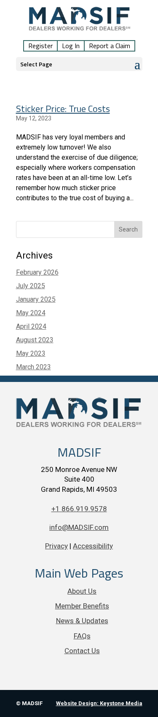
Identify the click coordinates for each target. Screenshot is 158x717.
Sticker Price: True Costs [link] (63, 108)
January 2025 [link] (36, 299)
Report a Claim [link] (109, 46)
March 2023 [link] (33, 367)
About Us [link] (81, 591)
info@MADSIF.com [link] (79, 527)
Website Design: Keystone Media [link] (99, 703)
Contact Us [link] (82, 650)
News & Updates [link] (82, 620)
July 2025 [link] (30, 286)
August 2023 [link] (35, 340)
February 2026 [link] (37, 272)
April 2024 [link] (31, 326)
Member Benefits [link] (82, 606)
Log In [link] (71, 46)
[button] (79, 64)
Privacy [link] (56, 546)
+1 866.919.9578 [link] (79, 508)
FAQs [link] (82, 636)
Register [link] (40, 46)
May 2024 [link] (31, 313)
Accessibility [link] (93, 546)
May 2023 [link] (31, 353)
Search (128, 229)
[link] (80, 24)
